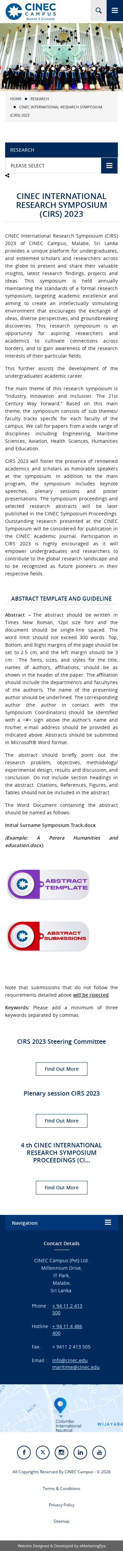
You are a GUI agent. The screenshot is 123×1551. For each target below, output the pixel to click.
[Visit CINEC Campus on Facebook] (24, 1452)
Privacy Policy (61, 1505)
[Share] (7, 175)
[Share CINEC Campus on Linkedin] (80, 1452)
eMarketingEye (93, 1545)
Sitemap (61, 1521)
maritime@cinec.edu (76, 1367)
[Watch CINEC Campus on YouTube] (99, 1452)
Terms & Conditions (61, 1488)
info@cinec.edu (70, 1360)
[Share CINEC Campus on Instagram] (61, 1452)
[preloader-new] (30, 11)
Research (39, 98)
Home (16, 98)
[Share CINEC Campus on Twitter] (43, 1452)
